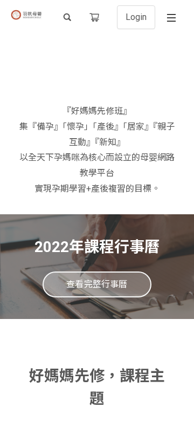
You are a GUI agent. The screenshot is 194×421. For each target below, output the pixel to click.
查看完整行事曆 (96, 284)
